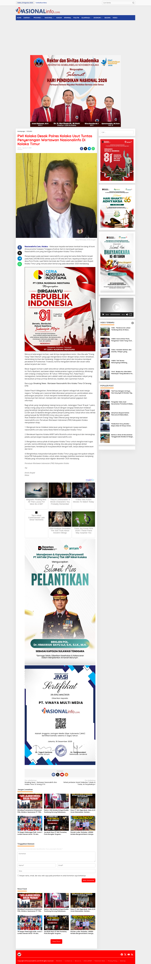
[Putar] (103, 314)
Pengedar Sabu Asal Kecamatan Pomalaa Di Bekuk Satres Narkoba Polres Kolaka (122, 403)
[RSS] (66, 774)
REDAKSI (59, 961)
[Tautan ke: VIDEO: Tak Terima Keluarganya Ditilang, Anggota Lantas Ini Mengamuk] (105, 364)
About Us (78, 961)
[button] (133, 3)
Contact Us (68, 961)
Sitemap (123, 961)
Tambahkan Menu (41, 3)
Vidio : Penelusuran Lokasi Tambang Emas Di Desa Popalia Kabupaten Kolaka (121, 329)
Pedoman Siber (100, 961)
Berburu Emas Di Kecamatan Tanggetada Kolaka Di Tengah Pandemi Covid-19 (122, 436)
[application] (117, 307)
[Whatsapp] (93, 148)
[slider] (115, 314)
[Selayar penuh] (131, 314)
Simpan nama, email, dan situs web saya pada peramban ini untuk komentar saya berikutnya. (52, 876)
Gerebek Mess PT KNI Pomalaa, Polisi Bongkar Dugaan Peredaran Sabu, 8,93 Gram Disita (55, 833)
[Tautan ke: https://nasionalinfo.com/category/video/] (132, 323)
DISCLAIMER (88, 961)
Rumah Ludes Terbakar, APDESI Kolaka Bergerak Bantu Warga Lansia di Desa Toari (82, 833)
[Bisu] (127, 314)
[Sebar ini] (81, 148)
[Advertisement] (75, 36)
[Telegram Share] (89, 148)
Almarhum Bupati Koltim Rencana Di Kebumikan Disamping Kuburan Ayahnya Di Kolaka (121, 414)
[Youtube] (62, 774)
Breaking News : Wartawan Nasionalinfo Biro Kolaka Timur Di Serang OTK (41, 782)
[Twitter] (57, 774)
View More (56, 941)
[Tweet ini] (85, 148)
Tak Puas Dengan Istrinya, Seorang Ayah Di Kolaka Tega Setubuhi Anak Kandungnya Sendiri (122, 392)
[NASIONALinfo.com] (38, 10)
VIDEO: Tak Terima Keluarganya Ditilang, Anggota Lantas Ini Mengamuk (119, 362)
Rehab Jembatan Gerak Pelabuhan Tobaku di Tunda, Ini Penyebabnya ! (79, 782)
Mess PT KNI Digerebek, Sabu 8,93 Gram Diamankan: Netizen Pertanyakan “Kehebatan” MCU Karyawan (83, 811)
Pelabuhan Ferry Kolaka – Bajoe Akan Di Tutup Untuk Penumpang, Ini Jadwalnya (121, 425)
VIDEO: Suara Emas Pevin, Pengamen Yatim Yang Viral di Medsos (122, 340)
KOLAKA (19, 149)
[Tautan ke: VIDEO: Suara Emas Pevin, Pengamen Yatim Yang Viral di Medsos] (105, 342)
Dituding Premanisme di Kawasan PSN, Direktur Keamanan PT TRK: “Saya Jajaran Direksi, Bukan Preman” (29, 811)
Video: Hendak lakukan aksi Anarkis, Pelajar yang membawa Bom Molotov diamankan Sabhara (121, 351)
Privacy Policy (112, 961)
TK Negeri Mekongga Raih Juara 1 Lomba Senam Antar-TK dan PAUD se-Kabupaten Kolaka (29, 833)
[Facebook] (53, 774)
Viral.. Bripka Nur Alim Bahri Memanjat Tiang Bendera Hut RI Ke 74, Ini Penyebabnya (122, 373)
